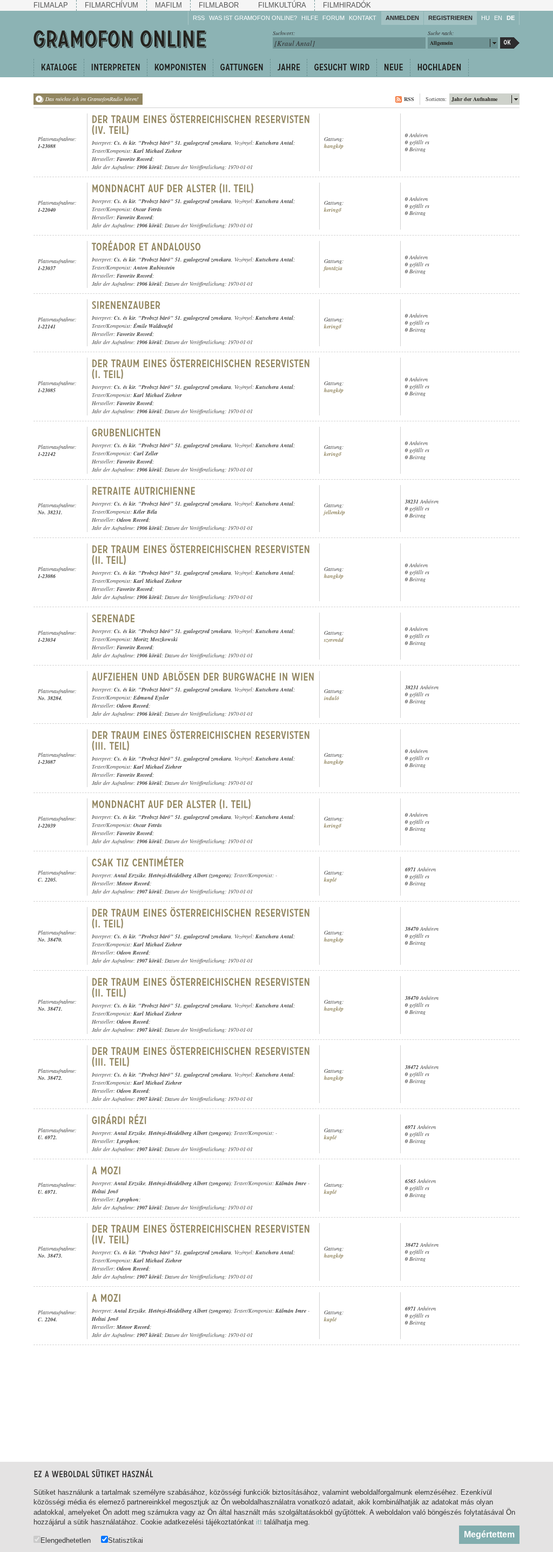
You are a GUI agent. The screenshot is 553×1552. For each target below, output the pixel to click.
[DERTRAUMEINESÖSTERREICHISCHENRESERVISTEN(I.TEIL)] (202, 369)
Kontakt (362, 18)
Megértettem (489, 1534)
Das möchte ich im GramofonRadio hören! (91, 99)
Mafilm (168, 5)
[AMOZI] (108, 1171)
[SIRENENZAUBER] (126, 305)
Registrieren (450, 18)
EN (498, 18)
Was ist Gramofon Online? (253, 18)
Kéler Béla (145, 511)
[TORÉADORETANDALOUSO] (146, 247)
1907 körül (149, 891)
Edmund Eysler (151, 697)
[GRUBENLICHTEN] (126, 433)
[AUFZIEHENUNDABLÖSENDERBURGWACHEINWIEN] (203, 677)
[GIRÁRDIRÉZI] (119, 1120)
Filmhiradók (347, 5)
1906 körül (149, 167)
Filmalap (50, 5)
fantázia (333, 268)
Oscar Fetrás (147, 209)
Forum (333, 18)
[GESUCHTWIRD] (341, 67)
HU (485, 18)
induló (331, 698)
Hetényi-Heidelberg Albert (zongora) (190, 875)
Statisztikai (125, 1540)
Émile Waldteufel (153, 326)
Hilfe (309, 18)
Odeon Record (133, 519)
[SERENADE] (115, 618)
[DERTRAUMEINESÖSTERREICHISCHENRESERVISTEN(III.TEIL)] (202, 740)
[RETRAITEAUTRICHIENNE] (144, 491)
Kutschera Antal (274, 142)
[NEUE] (393, 67)
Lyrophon (128, 1141)
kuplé (330, 879)
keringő (332, 209)
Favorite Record (134, 159)
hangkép (333, 146)
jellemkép (334, 512)
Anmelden (402, 18)
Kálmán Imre (290, 1183)
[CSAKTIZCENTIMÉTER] (138, 863)
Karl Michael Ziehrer (157, 150)
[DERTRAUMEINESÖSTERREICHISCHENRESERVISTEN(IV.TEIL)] (202, 124)
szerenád (333, 639)
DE (511, 18)
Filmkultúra (282, 5)
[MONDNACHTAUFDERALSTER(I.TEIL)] (173, 804)
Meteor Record (133, 883)
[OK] (510, 43)
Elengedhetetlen (66, 1540)
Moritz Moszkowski (155, 639)
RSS (199, 18)
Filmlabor (219, 5)
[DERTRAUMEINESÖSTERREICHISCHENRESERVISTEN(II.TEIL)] (202, 554)
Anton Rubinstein (154, 267)
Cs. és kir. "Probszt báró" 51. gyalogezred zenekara (172, 142)
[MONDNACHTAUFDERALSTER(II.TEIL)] (174, 188)
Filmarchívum (111, 5)
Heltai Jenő (105, 1191)
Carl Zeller (145, 453)
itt (259, 1522)
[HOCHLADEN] (439, 67)
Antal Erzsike (129, 875)
